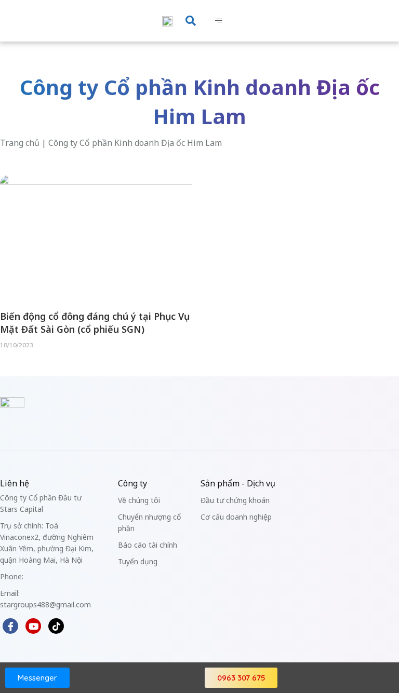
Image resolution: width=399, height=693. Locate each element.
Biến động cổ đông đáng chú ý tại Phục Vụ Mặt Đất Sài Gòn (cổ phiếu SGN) (95, 322)
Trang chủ (19, 142)
